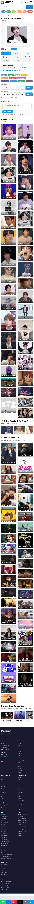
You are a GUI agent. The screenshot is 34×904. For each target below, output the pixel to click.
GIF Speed (3, 830)
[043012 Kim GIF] (25, 413)
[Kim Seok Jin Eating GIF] (25, 253)
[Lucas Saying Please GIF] (8, 602)
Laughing (3, 784)
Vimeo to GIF (4, 849)
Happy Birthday (21, 761)
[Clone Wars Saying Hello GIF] (25, 449)
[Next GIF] (31, 34)
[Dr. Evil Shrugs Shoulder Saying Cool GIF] (25, 553)
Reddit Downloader (5, 856)
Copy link (4, 84)
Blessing (20, 804)
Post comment (8, 111)
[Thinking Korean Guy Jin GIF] (25, 296)
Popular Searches (5, 749)
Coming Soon (21, 800)
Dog (19, 755)
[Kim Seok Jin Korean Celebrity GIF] (25, 311)
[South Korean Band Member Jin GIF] (8, 222)
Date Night (20, 802)
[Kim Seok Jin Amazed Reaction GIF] (25, 218)
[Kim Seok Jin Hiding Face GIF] (25, 200)
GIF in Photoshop (22, 818)
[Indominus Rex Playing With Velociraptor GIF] (8, 592)
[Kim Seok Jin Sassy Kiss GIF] (25, 269)
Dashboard (3, 760)
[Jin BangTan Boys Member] (19, 430)
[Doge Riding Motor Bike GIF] (25, 488)
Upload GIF (3, 758)
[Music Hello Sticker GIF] (25, 638)
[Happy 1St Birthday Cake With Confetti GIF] (8, 673)
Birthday (20, 743)
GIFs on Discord (21, 824)
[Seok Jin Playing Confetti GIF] (8, 453)
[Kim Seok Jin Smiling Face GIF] (25, 146)
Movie (19, 766)
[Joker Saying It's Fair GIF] (25, 563)
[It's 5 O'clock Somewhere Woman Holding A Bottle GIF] (8, 632)
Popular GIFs (4, 889)
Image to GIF (4, 837)
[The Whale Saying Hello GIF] (25, 527)
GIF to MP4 (3, 826)
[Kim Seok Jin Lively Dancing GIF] (25, 131)
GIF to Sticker (4, 839)
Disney (19, 753)
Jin (6, 16)
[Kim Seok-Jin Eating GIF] (8, 495)
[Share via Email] (25, 902)
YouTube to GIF (4, 847)
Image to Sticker (5, 841)
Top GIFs (3, 743)
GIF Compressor (4, 822)
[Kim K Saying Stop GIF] (25, 478)
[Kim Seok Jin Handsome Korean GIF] (8, 256)
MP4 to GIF (3, 820)
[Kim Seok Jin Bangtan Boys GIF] (8, 340)
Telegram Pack (4, 845)
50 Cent (19, 809)
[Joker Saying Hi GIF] (8, 538)
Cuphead (20, 781)
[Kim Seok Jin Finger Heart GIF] (25, 182)
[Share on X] (20, 902)
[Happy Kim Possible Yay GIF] (8, 514)
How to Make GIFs (22, 814)
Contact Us (3, 868)
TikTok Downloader (5, 850)
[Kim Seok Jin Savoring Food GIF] (25, 236)
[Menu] (31, 2)
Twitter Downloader (5, 852)
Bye (2, 798)
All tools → (3, 814)
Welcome (3, 809)
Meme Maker (4, 835)
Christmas (20, 783)
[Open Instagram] (14, 902)
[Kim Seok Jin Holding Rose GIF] (25, 164)
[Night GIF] (8, 11)
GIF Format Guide (22, 826)
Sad (2, 779)
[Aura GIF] (14, 11)
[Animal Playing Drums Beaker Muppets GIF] (8, 528)
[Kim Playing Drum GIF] (8, 581)
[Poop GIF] (3, 11)
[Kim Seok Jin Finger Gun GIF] (8, 146)
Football (19, 784)
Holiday (19, 762)
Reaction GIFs (21, 835)
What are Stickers (5, 887)
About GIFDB (4, 864)
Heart (19, 788)
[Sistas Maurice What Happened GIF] (25, 654)
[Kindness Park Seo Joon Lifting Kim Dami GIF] (8, 688)
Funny (19, 757)
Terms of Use (4, 874)
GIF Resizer (3, 824)
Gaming (19, 759)
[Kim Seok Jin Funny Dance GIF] (8, 191)
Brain (19, 794)
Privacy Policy (4, 872)
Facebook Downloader (6, 858)
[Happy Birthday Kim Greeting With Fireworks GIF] (8, 646)
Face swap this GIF (7, 67)
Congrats (3, 802)
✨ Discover (4, 747)
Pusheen (20, 770)
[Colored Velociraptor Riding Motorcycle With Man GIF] (8, 698)
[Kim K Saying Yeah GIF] (8, 469)
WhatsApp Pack (4, 843)
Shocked (3, 807)
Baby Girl (20, 798)
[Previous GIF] (3, 34)
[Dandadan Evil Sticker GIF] (8, 371)
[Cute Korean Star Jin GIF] (25, 330)
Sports (19, 772)
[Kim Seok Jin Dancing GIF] (8, 303)
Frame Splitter (4, 831)
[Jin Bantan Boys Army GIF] (25, 348)
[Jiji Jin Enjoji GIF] (25, 378)
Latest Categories (5, 741)
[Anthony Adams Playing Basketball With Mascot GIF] (25, 614)
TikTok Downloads (22, 831)
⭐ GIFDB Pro (4, 756)
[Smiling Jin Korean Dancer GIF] (8, 321)
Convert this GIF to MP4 (18, 70)
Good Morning (4, 804)
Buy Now (20, 807)
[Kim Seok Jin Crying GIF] (25, 283)
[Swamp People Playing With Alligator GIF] (25, 604)
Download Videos (22, 830)
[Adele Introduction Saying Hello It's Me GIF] (8, 616)
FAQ (2, 879)
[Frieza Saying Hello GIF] (8, 549)
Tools (3, 812)
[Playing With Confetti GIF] (25, 594)
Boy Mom (20, 806)
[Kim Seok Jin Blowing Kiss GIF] (8, 160)
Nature (19, 768)
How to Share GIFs (22, 820)
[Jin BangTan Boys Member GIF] (8, 275)
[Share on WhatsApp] (3, 902)
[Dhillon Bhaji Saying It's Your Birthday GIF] (25, 465)
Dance (19, 751)
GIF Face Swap (4, 816)
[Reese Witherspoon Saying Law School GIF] (25, 667)
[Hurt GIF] (25, 11)
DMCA (2, 870)
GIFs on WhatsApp (22, 822)
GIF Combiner (4, 833)
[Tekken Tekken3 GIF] (8, 382)
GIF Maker (3, 818)
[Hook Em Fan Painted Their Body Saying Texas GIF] (25, 573)
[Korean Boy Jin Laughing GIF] (8, 357)
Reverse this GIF (6, 70)
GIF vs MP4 (20, 828)
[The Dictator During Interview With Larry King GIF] (25, 583)
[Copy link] (31, 902)
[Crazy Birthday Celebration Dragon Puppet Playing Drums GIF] (8, 657)
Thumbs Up (3, 788)
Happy (2, 777)
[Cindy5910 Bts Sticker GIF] (8, 405)
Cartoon (20, 745)
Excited (3, 786)
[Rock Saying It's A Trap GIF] (25, 680)
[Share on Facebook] (8, 902)
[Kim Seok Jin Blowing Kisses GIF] (25, 362)
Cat (18, 747)
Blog (2, 866)
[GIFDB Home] (2, 16)
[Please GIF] (30, 11)
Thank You (3, 783)
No (1, 794)
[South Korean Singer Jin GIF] (8, 237)
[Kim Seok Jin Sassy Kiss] (7, 430)
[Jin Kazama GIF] (8, 392)
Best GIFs (20, 833)
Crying (2, 790)
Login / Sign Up (4, 754)
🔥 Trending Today (5, 745)
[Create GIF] (25, 2)
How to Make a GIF (5, 885)
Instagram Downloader (6, 854)
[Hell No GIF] (19, 11)
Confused (3, 792)
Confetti (20, 786)
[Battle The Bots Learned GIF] (25, 502)
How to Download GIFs (6, 881)
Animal (19, 740)
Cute (19, 749)
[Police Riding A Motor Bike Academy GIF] (8, 559)
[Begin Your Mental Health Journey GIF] (25, 624)
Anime (19, 741)
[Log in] (27, 2)
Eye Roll (3, 806)
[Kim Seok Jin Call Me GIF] (8, 289)
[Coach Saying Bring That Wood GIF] (25, 516)
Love (19, 764)
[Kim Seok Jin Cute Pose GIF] (8, 132)
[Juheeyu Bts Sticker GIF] (25, 402)
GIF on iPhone (21, 816)
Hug (2, 800)
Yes (2, 796)
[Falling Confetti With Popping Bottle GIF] (25, 540)
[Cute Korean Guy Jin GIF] (8, 175)
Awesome (20, 792)
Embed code (4, 91)
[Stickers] (22, 2)
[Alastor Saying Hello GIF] (8, 569)
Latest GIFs (3, 740)
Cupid (19, 779)
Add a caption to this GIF (19, 67)
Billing (2, 761)
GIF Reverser (4, 828)
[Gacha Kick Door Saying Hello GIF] (8, 479)
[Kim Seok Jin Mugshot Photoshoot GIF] (8, 207)
